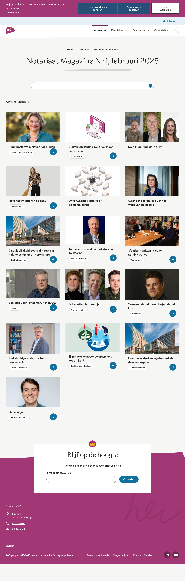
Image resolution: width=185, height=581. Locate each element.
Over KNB (160, 30)
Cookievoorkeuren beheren (97, 8)
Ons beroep (139, 30)
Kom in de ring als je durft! (145, 147)
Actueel (98, 30)
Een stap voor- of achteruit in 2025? (33, 302)
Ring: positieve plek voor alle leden (32, 147)
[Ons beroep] (148, 30)
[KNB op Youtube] (175, 554)
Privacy (137, 555)
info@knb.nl (18, 529)
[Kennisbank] (126, 30)
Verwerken (129, 479)
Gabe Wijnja (17, 412)
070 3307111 (18, 523)
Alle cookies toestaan (134, 8)
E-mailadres (58, 472)
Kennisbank (118, 30)
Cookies (148, 555)
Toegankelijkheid (121, 555)
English (10, 545)
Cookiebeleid (13, 13)
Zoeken (175, 30)
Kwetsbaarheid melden (98, 555)
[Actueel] (105, 30)
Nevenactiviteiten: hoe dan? (27, 200)
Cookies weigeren (165, 8)
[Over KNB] (167, 30)
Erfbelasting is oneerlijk (83, 304)
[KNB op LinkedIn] (167, 554)
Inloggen (171, 21)
